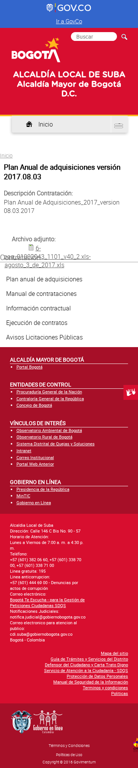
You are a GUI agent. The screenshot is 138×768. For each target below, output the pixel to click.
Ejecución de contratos (36, 322)
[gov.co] (69, 8)
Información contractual (38, 308)
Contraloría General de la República (50, 398)
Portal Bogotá (29, 367)
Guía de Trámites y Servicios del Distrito (89, 659)
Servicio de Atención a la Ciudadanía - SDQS (86, 670)
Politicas (119, 693)
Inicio (45, 124)
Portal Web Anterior (35, 464)
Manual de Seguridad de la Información (90, 682)
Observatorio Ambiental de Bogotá (49, 430)
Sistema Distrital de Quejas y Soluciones (55, 444)
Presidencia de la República (42, 489)
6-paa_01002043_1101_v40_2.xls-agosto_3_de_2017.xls (47, 256)
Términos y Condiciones (69, 745)
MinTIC (23, 495)
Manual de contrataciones (41, 293)
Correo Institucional (35, 457)
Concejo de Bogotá (34, 405)
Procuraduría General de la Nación (49, 392)
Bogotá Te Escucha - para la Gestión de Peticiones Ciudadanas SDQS (47, 602)
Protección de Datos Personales (97, 676)
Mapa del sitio (114, 653)
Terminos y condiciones (105, 687)
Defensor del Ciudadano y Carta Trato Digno (86, 664)
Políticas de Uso (69, 754)
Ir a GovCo (69, 21)
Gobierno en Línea (33, 502)
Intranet (23, 450)
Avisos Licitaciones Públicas (44, 337)
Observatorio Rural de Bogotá (44, 437)
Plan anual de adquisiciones (44, 279)
